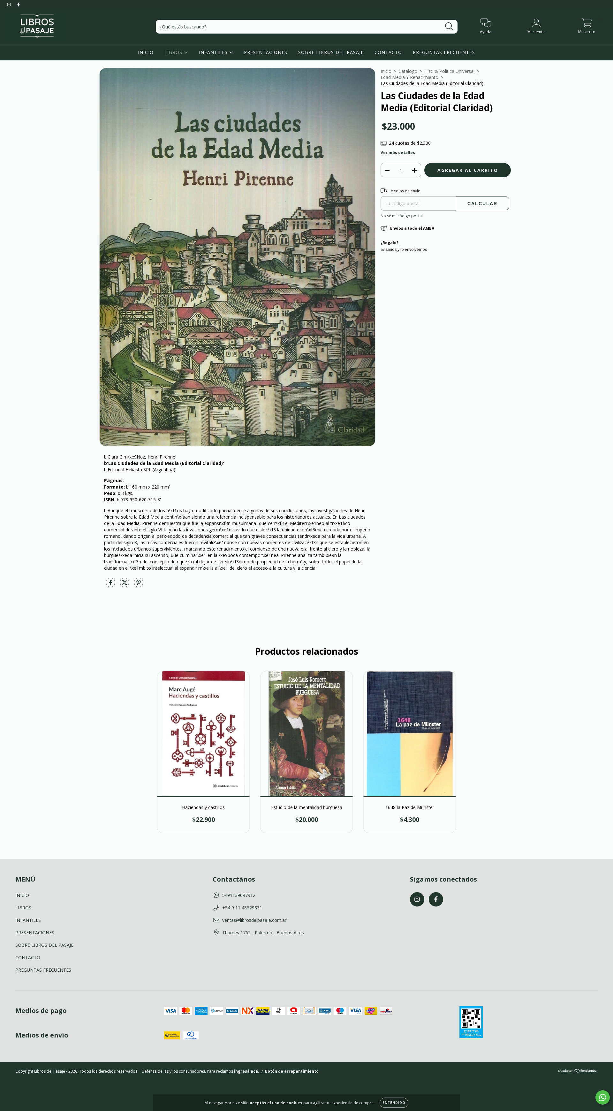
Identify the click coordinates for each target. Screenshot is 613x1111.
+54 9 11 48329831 (242, 908)
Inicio (386, 71)
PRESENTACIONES (265, 52)
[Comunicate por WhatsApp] (602, 1097)
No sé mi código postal (402, 216)
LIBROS (174, 52)
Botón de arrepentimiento (292, 1071)
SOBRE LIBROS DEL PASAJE (331, 52)
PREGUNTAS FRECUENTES (444, 52)
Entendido (393, 1102)
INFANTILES (214, 52)
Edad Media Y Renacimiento (409, 77)
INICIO (146, 52)
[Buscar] (449, 26)
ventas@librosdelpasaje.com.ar (254, 920)
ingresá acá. (246, 1071)
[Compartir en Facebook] (111, 585)
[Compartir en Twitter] (125, 585)
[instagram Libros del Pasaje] (9, 4)
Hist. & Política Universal (449, 71)
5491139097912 (238, 895)
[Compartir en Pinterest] (138, 585)
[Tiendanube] (578, 1071)
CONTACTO (388, 52)
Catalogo (407, 71)
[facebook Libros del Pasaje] (18, 4)
